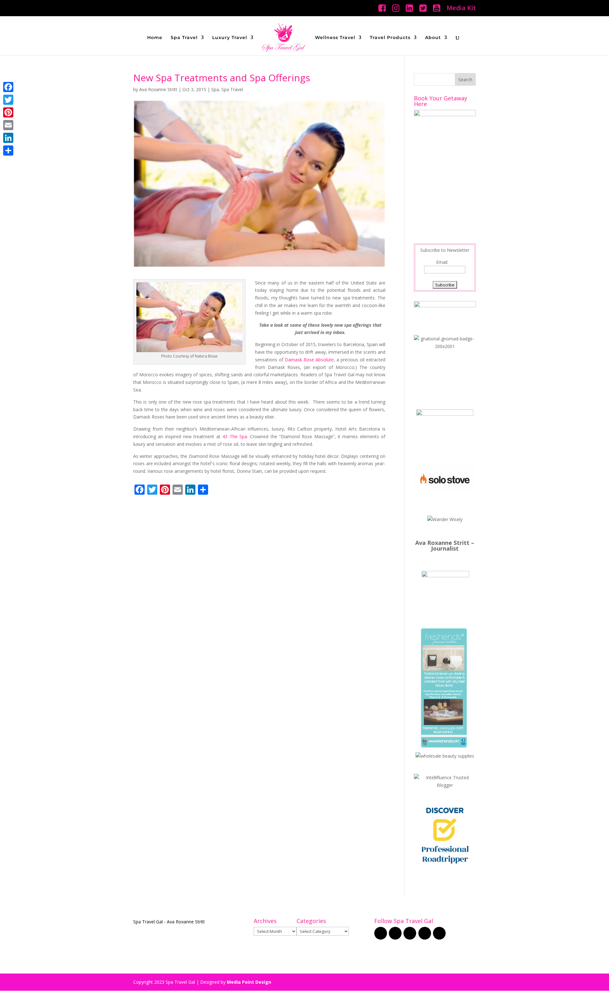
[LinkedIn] (8, 137)
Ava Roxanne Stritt (158, 89)
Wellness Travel (335, 37)
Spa (215, 89)
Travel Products (390, 37)
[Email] (8, 125)
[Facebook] (8, 87)
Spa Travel (184, 37)
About (433, 37)
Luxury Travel (229, 37)
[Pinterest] (8, 112)
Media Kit (461, 8)
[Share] (8, 150)
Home (154, 37)
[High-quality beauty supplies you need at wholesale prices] (445, 756)
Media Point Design (249, 982)
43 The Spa (234, 436)
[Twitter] (8, 99)
